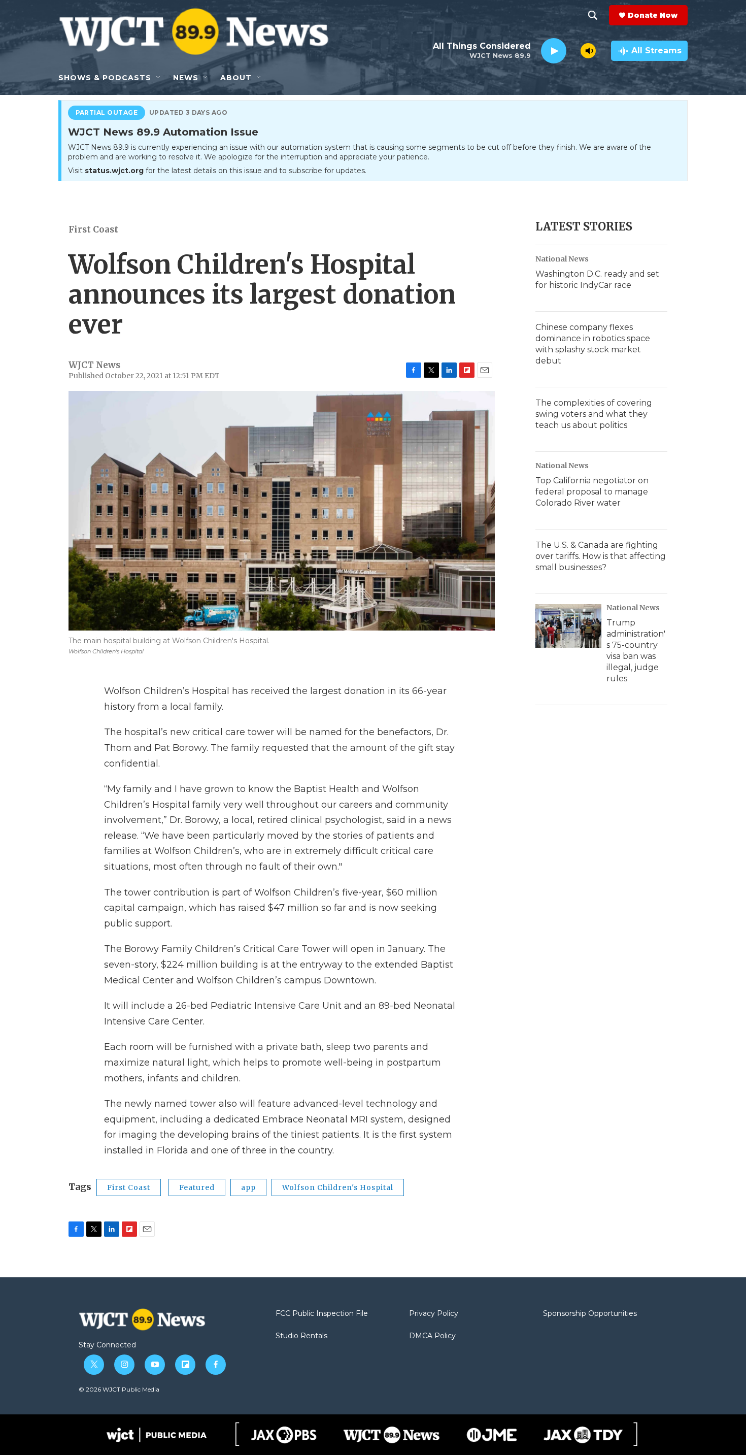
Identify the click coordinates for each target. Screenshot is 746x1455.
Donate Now (652, 15)
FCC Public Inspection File (322, 1314)
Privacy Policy (433, 1314)
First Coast (93, 229)
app (248, 1187)
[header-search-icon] (592, 15)
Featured (197, 1187)
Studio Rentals (301, 1336)
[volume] (588, 50)
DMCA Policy (432, 1336)
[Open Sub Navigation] (159, 78)
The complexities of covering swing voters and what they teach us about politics (593, 414)
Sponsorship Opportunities (590, 1314)
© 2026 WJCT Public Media (119, 1389)
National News (562, 258)
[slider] (573, 50)
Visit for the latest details (217, 170)
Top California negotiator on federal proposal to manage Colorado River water (592, 492)
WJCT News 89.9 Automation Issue (163, 132)
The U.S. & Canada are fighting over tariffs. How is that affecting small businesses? (600, 556)
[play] (554, 51)
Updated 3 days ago (188, 112)
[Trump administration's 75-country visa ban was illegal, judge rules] (568, 626)
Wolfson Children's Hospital (337, 1187)
